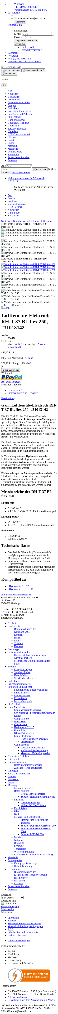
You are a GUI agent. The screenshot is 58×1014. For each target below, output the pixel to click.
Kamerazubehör (22, 695)
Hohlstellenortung (23, 866)
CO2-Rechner (15, 206)
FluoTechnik (14, 117)
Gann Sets (19, 730)
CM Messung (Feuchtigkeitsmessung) (33, 854)
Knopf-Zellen (21, 675)
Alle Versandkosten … (19, 997)
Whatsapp (19, 4)
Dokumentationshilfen (19, 102)
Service (11, 198)
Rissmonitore (21, 877)
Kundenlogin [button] (15, 24)
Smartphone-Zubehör (18, 157)
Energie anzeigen (23, 669)
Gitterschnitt (14, 125)
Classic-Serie (20, 724)
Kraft (16, 814)
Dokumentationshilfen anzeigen (30, 655)
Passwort (18, 37)
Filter (16, 640)
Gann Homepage (10, 906)
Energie (12, 105)
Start (10, 195)
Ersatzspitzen (27, 741)
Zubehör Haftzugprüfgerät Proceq (38, 796)
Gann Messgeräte (16, 119)
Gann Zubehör (21, 744)
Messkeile (13, 148)
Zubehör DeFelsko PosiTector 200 (38, 825)
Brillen (17, 637)
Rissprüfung (14, 154)
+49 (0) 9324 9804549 (25, 6)
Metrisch (18, 837)
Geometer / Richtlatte (18, 122)
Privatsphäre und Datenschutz (23, 932)
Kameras (18, 646)
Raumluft (19, 843)
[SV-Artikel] (11, 67)
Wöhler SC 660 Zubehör (33, 805)
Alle (10, 90)
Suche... (52, 169)
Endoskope (13, 108)
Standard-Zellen (22, 672)
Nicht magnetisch (23, 658)
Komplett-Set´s (21, 631)
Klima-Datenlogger (24, 733)
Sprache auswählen (24, 18)
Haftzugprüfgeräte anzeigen (28, 765)
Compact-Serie (21, 718)
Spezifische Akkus (23, 678)
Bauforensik (14, 96)
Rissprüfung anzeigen (25, 872)
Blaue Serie (20, 721)
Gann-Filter (13, 212)
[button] (14, 12)
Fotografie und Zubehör (20, 114)
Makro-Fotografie (23, 701)
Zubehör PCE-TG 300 (32, 834)
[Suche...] (40, 169)
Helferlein (13, 131)
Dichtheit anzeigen (30, 802)
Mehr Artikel (7, 909)
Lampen (18, 634)
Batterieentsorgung (17, 935)
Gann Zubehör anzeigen (33, 747)
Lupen (11, 143)
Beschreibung (15, 390)
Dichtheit (19, 799)
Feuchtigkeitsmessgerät (19, 111)
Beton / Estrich (21, 791)
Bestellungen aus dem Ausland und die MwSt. (31, 1000)
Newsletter (13, 209)
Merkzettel (13, 52)
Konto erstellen (28, 47)
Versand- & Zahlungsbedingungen (25, 926)
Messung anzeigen (23, 788)
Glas (16, 811)
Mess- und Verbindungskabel (35, 753)
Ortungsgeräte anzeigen (26, 863)
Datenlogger (14, 99)
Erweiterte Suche (21, 172)
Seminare (12, 201)
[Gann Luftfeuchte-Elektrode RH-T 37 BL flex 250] (28, 264)
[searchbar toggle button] (9, 74)
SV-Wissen (13, 215)
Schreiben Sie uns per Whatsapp (24, 923)
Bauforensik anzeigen (25, 629)
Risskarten (19, 880)
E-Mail (17, 33)
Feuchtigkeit (20, 808)
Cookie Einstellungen (19, 940)
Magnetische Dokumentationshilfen (32, 660)
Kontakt (12, 920)
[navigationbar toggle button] (11, 70)
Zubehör (18, 643)
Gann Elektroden (23, 736)
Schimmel (19, 845)
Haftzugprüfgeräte (17, 128)
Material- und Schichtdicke (28, 817)
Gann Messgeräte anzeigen (28, 710)
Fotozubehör (20, 698)
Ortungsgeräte (15, 151)
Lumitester (13, 140)
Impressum (13, 917)
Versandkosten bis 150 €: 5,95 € (30, 9)
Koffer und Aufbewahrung (34, 750)
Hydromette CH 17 (19, 586)
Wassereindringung (24, 851)
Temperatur (20, 848)
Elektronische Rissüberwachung (30, 874)
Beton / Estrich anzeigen (33, 793)
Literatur (12, 137)
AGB (10, 929)
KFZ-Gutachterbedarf (19, 134)
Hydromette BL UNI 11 (21, 589)
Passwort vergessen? (31, 50)
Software (12, 160)
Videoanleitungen (17, 204)
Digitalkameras (21, 692)
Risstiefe (18, 883)
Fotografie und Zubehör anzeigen (31, 689)
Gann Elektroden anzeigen (34, 738)
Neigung (18, 840)
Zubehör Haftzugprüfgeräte (28, 767)
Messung (12, 145)
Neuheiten (13, 93)
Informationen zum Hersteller (23, 393)
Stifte (16, 663)
